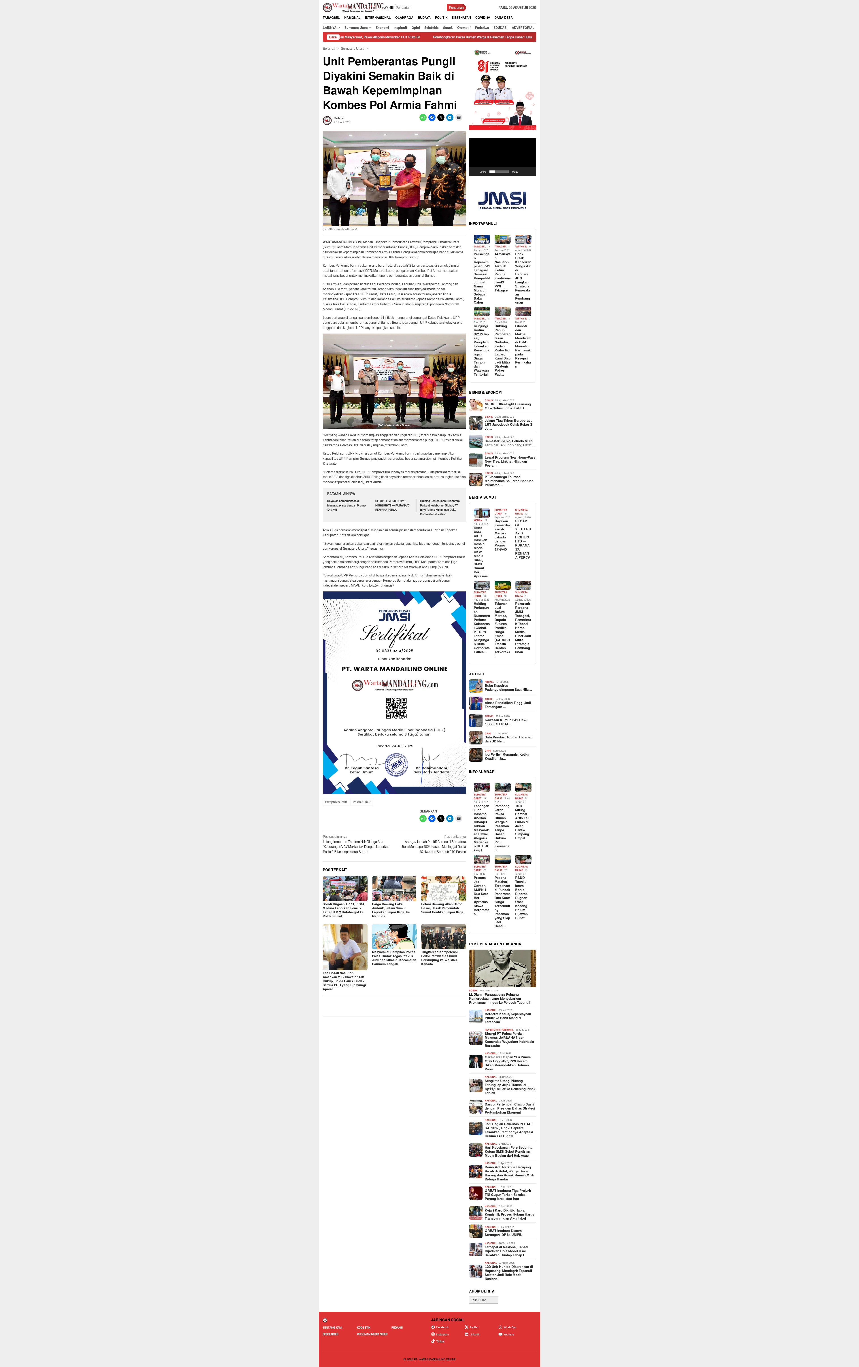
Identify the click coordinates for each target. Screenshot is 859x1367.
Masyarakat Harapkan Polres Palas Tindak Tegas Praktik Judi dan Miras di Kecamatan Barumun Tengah (394, 958)
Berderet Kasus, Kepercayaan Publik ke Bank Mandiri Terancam (508, 1018)
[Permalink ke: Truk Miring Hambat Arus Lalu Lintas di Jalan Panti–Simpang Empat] (523, 787)
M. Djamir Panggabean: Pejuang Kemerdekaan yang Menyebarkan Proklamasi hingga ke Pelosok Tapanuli (499, 999)
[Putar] (475, 171)
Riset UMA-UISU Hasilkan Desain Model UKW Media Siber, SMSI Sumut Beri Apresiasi (481, 552)
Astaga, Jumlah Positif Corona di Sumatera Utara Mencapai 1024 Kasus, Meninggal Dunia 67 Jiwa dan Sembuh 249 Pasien (433, 844)
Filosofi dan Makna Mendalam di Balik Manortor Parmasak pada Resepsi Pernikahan (523, 346)
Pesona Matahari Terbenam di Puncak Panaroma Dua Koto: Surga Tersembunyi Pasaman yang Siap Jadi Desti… (502, 902)
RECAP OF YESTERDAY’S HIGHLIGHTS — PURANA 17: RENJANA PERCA (392, 505)
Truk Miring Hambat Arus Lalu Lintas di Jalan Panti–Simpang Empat (517, 37)
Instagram (442, 1335)
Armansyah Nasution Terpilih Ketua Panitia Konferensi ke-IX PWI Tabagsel (503, 272)
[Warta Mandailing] (358, 7)
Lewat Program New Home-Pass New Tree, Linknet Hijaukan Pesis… (510, 462)
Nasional (491, 1010)
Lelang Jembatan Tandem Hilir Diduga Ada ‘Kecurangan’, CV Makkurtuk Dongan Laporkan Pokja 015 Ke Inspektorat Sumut (356, 844)
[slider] (499, 171)
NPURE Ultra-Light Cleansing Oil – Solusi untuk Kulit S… (508, 406)
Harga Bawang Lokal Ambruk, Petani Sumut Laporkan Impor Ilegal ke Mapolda (391, 910)
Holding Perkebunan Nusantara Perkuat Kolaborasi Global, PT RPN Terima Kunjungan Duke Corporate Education (440, 507)
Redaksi (397, 1328)
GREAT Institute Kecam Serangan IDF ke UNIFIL (503, 1233)
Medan (478, 520)
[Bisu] (523, 171)
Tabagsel (480, 246)
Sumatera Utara (501, 512)
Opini (488, 733)
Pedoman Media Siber (372, 1334)
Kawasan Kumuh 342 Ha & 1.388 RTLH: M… (506, 722)
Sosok (473, 990)
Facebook (442, 1327)
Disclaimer (330, 1334)
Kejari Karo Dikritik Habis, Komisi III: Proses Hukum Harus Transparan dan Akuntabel (509, 1215)
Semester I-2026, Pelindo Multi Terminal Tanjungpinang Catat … (510, 443)
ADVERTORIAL (492, 1029)
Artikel (489, 682)
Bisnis (489, 400)
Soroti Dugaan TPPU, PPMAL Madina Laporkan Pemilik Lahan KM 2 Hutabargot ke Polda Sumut (344, 910)
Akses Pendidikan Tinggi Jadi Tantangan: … (508, 705)
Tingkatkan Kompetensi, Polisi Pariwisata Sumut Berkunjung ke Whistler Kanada (439, 958)
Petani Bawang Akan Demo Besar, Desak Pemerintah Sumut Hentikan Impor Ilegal (442, 908)
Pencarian (456, 7)
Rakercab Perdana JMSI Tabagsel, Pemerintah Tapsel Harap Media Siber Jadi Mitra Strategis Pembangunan (523, 628)
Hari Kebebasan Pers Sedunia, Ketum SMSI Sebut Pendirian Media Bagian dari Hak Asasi (508, 1152)
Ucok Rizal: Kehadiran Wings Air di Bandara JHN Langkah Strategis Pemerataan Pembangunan (523, 278)
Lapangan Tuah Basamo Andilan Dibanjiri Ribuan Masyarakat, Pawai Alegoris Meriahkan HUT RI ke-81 (481, 828)
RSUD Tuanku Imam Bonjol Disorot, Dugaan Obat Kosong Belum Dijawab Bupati (521, 898)
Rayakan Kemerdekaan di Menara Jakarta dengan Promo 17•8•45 (346, 505)
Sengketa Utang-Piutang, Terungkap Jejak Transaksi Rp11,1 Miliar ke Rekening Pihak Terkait (510, 1087)
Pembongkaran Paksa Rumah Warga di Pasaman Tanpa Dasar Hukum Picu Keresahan (392, 37)
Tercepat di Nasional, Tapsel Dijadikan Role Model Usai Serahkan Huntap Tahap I (506, 1251)
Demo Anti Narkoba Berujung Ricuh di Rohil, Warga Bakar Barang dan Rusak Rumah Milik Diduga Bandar (509, 1173)
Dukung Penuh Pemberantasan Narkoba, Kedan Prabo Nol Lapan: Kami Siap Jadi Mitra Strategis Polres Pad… (502, 350)
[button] (503, 157)
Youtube (509, 1335)
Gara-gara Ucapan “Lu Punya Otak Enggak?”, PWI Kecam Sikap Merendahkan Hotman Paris (508, 1063)
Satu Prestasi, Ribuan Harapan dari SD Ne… (508, 740)
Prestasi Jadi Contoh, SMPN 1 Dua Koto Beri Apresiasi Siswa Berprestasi (481, 896)
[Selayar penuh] (530, 171)
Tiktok (440, 1341)
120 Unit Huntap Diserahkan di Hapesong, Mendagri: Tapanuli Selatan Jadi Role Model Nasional (509, 1273)
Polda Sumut (362, 802)
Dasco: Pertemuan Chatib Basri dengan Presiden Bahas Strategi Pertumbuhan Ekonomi (510, 1109)
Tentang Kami (332, 1328)
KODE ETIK (363, 1328)
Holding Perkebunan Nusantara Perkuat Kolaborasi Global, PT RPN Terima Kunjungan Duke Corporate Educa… (482, 628)
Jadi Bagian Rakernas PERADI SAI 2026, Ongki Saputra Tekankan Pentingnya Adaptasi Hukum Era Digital (509, 1130)
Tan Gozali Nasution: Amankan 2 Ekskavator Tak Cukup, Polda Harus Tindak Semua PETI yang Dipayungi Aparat (344, 981)
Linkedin (475, 1335)
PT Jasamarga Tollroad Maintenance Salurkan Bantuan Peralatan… (509, 481)
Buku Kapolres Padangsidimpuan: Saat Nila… (508, 688)
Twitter (474, 1327)
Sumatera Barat (480, 796)
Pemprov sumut (336, 802)
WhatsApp (510, 1327)
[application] (502, 157)
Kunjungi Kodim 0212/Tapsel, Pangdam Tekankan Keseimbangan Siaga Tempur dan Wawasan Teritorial (481, 350)
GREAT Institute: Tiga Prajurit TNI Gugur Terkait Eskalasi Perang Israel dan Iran (508, 1195)
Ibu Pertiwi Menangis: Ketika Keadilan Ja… (507, 757)
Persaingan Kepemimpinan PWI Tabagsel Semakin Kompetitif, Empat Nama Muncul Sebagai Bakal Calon (482, 278)
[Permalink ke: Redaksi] (327, 120)
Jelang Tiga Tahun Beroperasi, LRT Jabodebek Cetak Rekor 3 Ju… (508, 425)
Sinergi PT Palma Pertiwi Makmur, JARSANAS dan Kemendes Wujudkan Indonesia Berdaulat (509, 1040)
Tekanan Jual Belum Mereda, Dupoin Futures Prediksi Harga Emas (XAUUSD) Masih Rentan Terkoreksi (502, 630)
